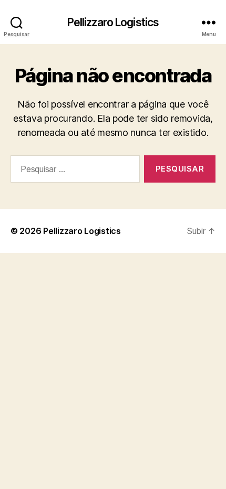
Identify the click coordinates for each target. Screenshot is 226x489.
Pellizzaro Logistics (113, 22)
